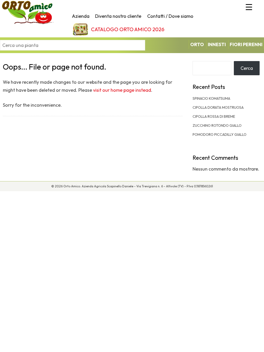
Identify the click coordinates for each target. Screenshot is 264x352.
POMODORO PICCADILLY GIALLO (219, 134)
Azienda (80, 16)
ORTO (197, 44)
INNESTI (217, 44)
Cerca (247, 68)
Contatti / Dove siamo (170, 16)
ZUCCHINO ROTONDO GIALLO (217, 125)
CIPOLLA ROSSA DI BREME (214, 116)
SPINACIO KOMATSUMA (211, 98)
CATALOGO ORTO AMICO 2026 (127, 29)
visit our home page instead (122, 90)
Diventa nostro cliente (118, 16)
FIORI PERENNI (246, 44)
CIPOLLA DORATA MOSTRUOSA (218, 107)
